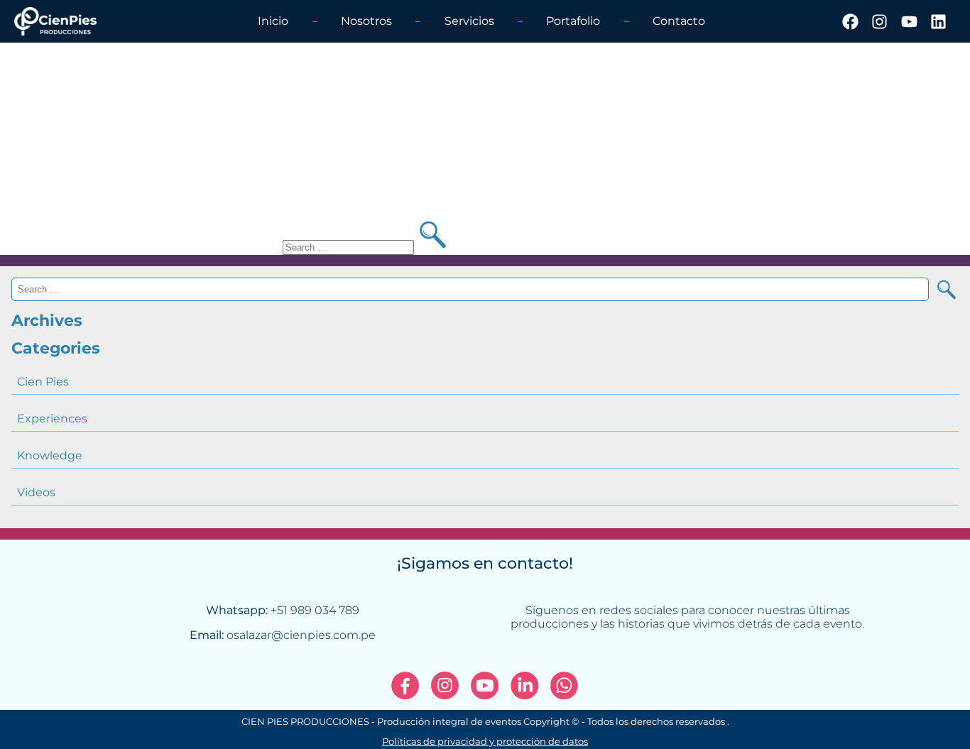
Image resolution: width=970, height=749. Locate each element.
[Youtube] (908, 20)
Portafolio (573, 21)
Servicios (469, 21)
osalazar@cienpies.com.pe (301, 635)
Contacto (679, 21)
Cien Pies (43, 381)
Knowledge (49, 455)
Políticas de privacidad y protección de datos (485, 741)
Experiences (52, 418)
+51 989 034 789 (315, 610)
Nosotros (366, 21)
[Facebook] (850, 20)
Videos (36, 492)
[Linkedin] (938, 20)
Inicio (273, 21)
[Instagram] (879, 20)
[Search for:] (350, 246)
